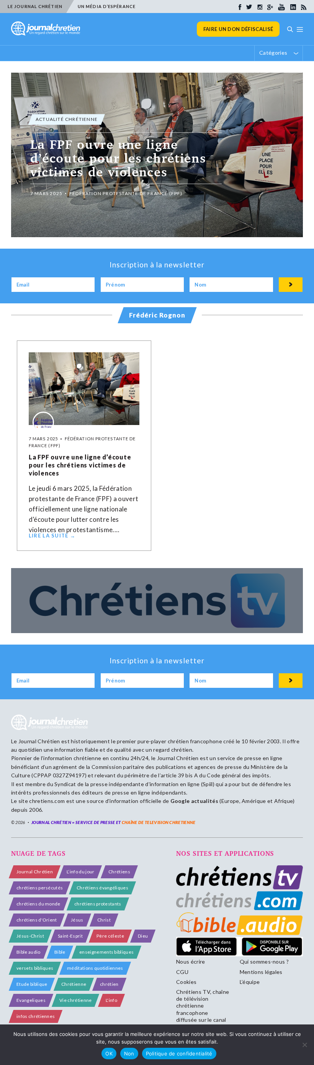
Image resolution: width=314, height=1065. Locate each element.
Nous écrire (190, 961)
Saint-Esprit (70, 936)
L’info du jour (80, 871)
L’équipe (250, 982)
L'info (111, 1000)
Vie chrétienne (75, 1000)
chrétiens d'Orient (36, 920)
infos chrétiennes (35, 1016)
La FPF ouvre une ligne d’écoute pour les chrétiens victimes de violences (80, 465)
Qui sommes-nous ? (264, 961)
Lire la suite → (52, 535)
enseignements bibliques (106, 952)
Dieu (143, 936)
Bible (59, 952)
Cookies (186, 982)
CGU (182, 972)
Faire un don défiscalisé (238, 29)
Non (129, 1053)
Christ (104, 920)
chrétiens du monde (38, 904)
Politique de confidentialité (179, 1053)
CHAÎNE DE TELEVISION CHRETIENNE (159, 822)
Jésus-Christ (30, 936)
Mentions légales (261, 972)
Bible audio (28, 952)
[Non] (304, 1045)
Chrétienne (73, 984)
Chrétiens (119, 871)
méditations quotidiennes (95, 968)
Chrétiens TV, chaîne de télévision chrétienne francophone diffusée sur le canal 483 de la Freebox (202, 1009)
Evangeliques (31, 1000)
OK (109, 1053)
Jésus (77, 920)
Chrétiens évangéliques (102, 888)
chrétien (109, 984)
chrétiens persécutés (39, 888)
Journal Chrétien (39, 741)
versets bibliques (34, 968)
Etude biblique (31, 984)
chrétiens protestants (97, 904)
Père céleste (110, 936)
